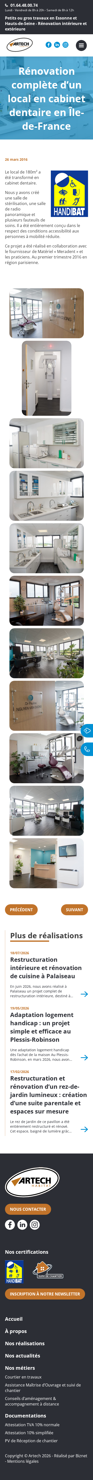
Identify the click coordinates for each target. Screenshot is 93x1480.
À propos (16, 1331)
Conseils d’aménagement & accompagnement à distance (32, 1401)
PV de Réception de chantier (31, 1441)
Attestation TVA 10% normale (32, 1425)
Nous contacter (28, 1209)
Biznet (81, 1455)
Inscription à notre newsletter (45, 1294)
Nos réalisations (25, 1343)
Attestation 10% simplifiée (29, 1433)
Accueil (14, 1319)
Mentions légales (23, 1461)
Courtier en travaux (23, 1377)
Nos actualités (22, 1355)
